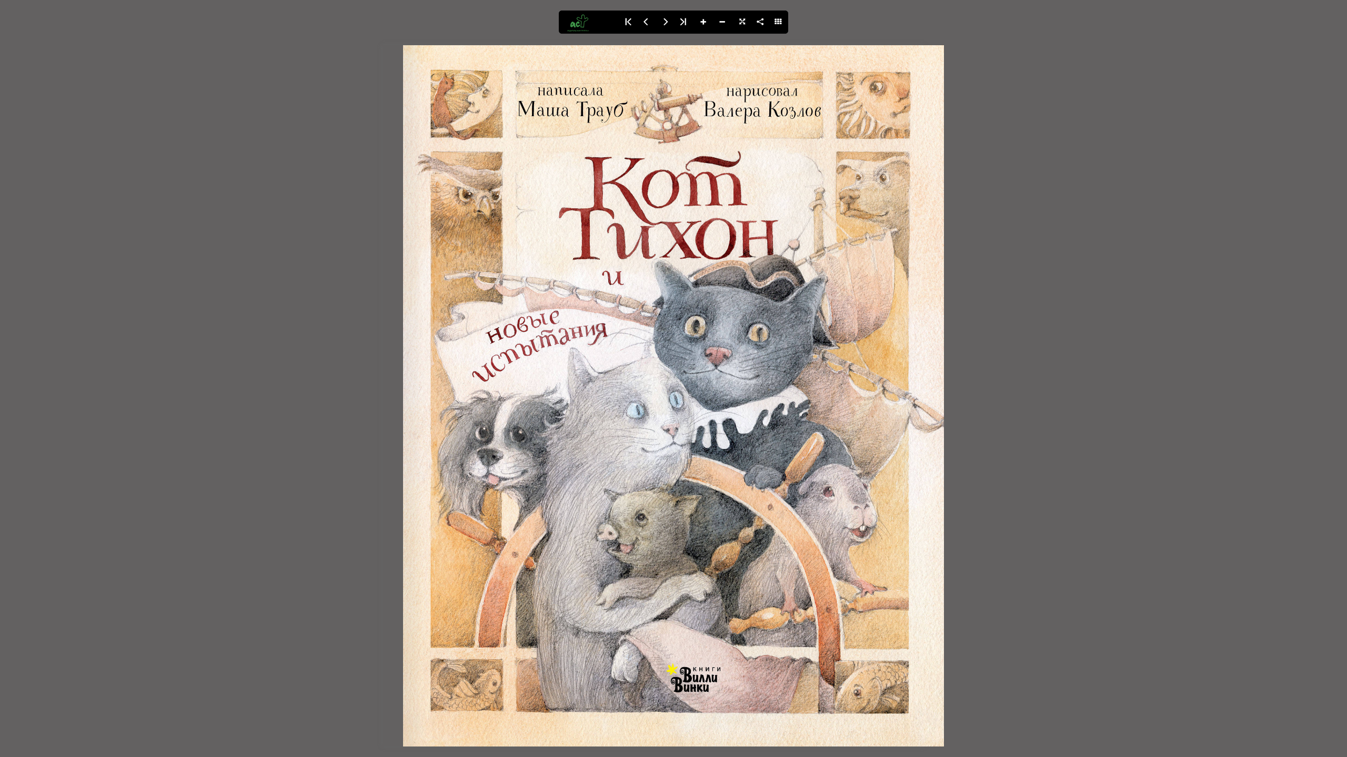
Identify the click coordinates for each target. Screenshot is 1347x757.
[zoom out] (722, 22)
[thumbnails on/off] (778, 22)
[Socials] (759, 22)
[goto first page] (627, 22)
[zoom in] (703, 22)
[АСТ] (588, 22)
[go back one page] (646, 22)
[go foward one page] (665, 22)
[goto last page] (684, 22)
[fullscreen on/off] (740, 22)
